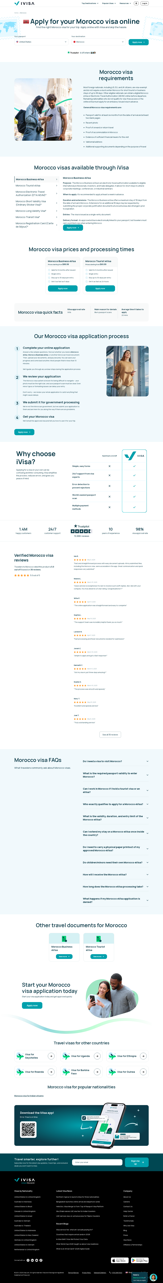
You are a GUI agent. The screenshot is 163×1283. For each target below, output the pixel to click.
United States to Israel (23, 1216)
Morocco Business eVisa (30, 179)
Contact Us (127, 1206)
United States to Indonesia (25, 1230)
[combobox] (41, 41)
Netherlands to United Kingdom (26, 1249)
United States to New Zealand (26, 1235)
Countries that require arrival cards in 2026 (73, 1234)
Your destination (78, 36)
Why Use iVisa (128, 1225)
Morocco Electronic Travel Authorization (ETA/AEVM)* (31, 193)
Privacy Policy (86, 1273)
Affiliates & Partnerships (132, 1245)
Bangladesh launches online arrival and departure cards (78, 1202)
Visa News (127, 1240)
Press (125, 1235)
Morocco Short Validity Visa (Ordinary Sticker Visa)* (31, 203)
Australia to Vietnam (22, 1221)
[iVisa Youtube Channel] (36, 1260)
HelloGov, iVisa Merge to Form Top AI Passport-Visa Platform (80, 1206)
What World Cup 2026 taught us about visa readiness (77, 1244)
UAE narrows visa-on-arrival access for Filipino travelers (78, 1216)
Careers (126, 1202)
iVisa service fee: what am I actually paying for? (74, 1230)
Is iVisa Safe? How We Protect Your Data (72, 1239)
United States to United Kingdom (27, 1197)
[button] (90, 3)
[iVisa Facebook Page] (40, 1260)
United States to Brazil (23, 1206)
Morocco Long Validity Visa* (31, 210)
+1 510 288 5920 (117, 1273)
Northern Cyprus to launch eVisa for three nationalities (77, 1197)
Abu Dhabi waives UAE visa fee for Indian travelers (75, 1211)
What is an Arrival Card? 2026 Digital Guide (73, 1249)
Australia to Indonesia (23, 1202)
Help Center (128, 1211)
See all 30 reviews (110, 734)
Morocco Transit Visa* (28, 217)
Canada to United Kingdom (25, 1211)
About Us (127, 1197)
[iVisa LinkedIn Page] (32, 1260)
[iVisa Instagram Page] (28, 1260)
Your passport (20, 36)
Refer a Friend (128, 1216)
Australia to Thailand (22, 1225)
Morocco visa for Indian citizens (29, 1095)
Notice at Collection (100, 1273)
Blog (125, 1230)
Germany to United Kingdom (25, 1240)
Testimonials (128, 1221)
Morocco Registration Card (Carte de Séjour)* (34, 225)
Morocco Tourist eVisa (28, 185)
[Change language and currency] (136, 3)
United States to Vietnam (24, 1245)
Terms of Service (73, 1273)
